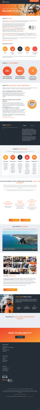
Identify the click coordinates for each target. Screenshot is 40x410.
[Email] (6, 377)
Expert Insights (5, 360)
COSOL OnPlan (4, 28)
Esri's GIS (26, 34)
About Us (4, 357)
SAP (16, 34)
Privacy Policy (27, 396)
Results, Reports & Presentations (8, 347)
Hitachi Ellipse (13, 34)
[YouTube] (4, 377)
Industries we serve (6, 368)
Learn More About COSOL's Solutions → (8, 117)
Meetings (4, 348)
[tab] (24, 126)
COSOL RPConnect (20, 27)
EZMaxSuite (33, 34)
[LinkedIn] (3, 377)
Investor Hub (5, 346)
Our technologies (5, 370)
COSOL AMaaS (11, 28)
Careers (4, 359)
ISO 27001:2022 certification (20, 30)
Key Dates (4, 351)
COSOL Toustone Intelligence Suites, (11, 27)
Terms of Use (31, 396)
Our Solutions (5, 369)
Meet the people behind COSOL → (8, 40)
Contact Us (4, 361)
